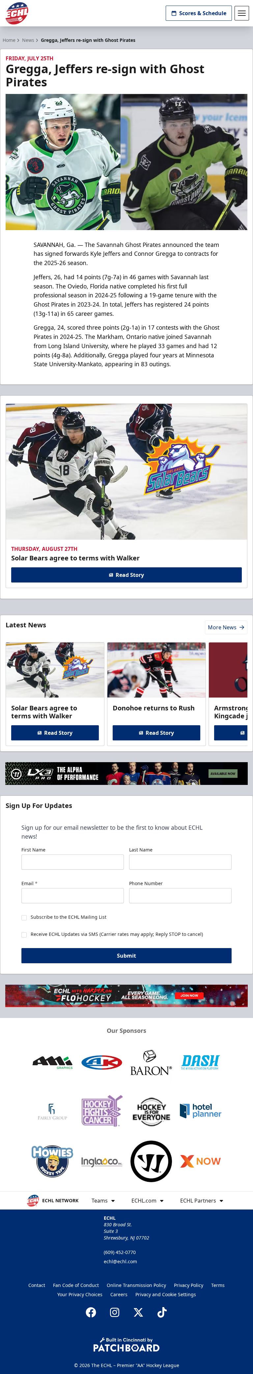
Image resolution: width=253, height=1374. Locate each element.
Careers (118, 1294)
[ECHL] (17, 13)
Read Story (130, 575)
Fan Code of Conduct (76, 1285)
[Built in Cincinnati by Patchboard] (126, 1344)
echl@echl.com (120, 1261)
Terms (218, 1285)
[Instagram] (114, 1312)
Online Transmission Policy (136, 1285)
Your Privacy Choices (79, 1294)
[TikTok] (162, 1312)
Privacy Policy (188, 1285)
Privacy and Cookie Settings (165, 1294)
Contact (36, 1285)
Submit (126, 955)
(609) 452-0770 (120, 1252)
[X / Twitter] (138, 1312)
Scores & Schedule (202, 13)
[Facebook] (91, 1312)
